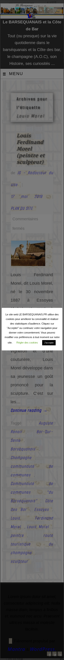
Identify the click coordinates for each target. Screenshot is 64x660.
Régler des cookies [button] (27, 342)
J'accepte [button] (49, 342)
